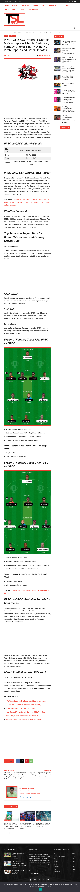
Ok (40, 889)
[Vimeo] (72, 1)
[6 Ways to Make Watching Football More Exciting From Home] (57, 42)
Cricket (10, 33)
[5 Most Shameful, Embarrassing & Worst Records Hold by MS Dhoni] (7, 863)
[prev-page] (5, 833)
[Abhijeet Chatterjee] (11, 792)
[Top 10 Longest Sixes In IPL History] (57, 85)
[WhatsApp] (31, 761)
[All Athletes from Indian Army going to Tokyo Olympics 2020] (7, 872)
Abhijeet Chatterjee (44, 55)
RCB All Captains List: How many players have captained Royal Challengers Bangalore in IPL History (69, 119)
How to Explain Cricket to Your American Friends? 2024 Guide (43, 825)
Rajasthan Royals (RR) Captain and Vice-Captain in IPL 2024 (68, 92)
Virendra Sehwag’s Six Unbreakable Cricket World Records (19, 855)
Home (5, 33)
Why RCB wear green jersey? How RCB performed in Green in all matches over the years (40, 775)
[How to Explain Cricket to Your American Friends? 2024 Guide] (43, 816)
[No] (78, 887)
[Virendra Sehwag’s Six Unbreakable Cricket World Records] (7, 855)
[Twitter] (39, 880)
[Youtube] (75, 1)
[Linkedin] (23, 796)
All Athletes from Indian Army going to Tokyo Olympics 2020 (18, 872)
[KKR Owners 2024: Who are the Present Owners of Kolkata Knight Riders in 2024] (57, 59)
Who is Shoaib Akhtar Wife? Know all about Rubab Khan (67, 77)
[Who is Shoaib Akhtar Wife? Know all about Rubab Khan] (57, 77)
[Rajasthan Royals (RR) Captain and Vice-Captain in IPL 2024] (57, 91)
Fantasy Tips (12, 35)
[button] (74, 27)
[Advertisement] (27, 102)
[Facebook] (64, 1)
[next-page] (8, 833)
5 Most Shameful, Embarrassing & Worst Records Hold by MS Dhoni (19, 863)
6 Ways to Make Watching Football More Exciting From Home (69, 43)
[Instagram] (67, 1)
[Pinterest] (27, 761)
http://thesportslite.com (26, 791)
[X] (69, 1)
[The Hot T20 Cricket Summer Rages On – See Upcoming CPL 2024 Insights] (27, 816)
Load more (64, 127)
